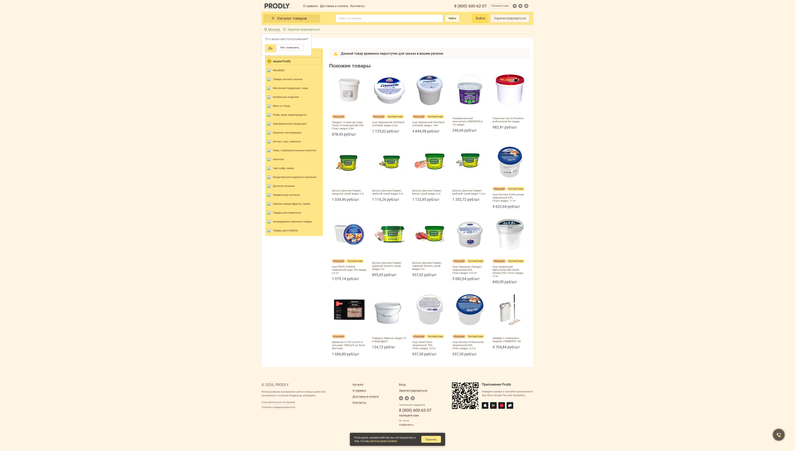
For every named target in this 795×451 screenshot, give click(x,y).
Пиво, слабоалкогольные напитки (294, 150)
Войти (480, 18)
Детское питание (284, 186)
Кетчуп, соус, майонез (287, 141)
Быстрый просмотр (349, 110)
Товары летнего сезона (287, 79)
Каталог (358, 384)
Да (270, 48)
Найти (452, 18)
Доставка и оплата (334, 6)
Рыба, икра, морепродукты (290, 114)
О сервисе (310, 6)
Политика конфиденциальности (278, 407)
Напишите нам (500, 5)
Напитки (278, 159)
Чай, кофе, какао (283, 168)
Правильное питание (286, 194)
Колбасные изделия (286, 97)
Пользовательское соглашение (278, 402)
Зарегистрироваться (510, 18)
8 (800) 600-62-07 (470, 6)
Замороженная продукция (289, 123)
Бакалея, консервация (287, 132)
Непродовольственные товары (292, 221)
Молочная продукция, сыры (290, 88)
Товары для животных (287, 212)
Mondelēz (278, 70)
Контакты (357, 6)
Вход (402, 384)
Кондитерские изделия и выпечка (294, 177)
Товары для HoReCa (285, 230)
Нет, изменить (289, 47)
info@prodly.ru (406, 424)
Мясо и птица (281, 105)
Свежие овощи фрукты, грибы (291, 203)
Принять (431, 439)
